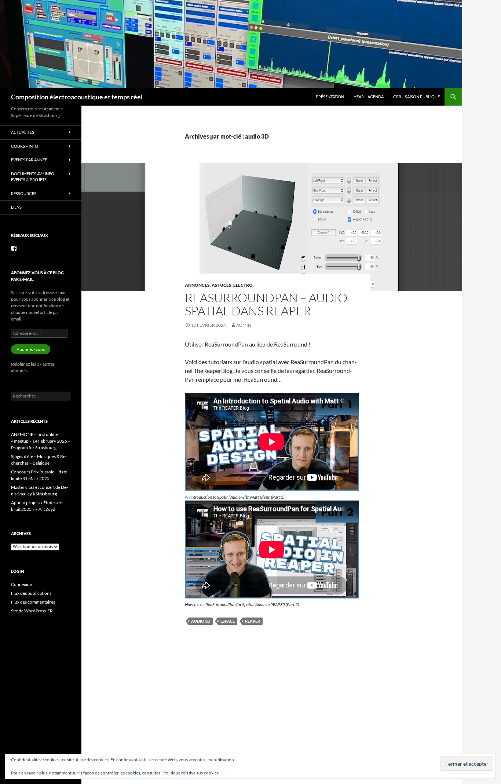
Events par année (29, 159)
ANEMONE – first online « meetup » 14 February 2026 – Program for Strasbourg (40, 441)
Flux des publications (31, 593)
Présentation (330, 96)
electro (243, 285)
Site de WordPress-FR (32, 610)
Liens (16, 207)
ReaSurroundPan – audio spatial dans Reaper (266, 304)
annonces (197, 285)
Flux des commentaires (33, 602)
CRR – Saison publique (416, 96)
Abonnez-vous (31, 349)
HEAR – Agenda (369, 96)
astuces (221, 285)
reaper (252, 621)
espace (227, 621)
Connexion (21, 584)
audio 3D (200, 621)
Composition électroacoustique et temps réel (77, 97)
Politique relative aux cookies (191, 773)
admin (243, 325)
